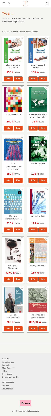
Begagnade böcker (10, 377)
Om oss (5, 386)
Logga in (6, 365)
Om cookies (7, 389)
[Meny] (3, 3)
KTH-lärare (7, 374)
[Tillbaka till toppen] (44, 410)
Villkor (5, 371)
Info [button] (8, 79)
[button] (18, 78)
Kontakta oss (8, 362)
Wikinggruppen (33, 411)
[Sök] (8, 3)
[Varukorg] (47, 3)
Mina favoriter (8, 368)
